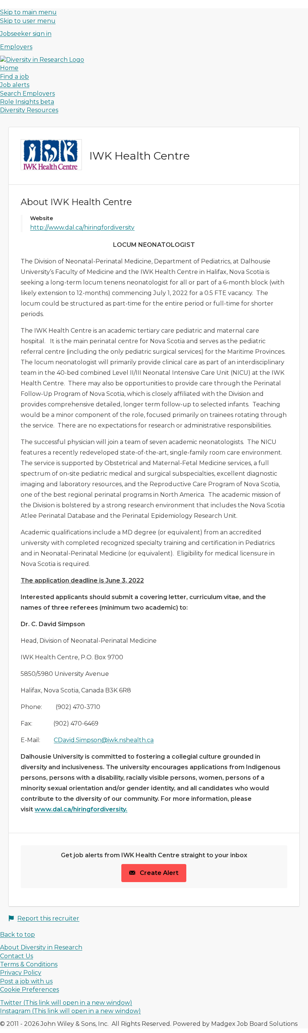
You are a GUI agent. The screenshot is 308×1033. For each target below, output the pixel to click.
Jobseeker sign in (25, 33)
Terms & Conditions (28, 964)
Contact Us (16, 956)
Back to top (17, 934)
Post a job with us (26, 981)
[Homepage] (42, 59)
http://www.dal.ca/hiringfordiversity (82, 227)
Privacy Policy (20, 972)
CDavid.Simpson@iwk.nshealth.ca (104, 740)
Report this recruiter (48, 918)
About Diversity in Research (41, 947)
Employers (16, 46)
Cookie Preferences (29, 989)
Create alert (158, 872)
